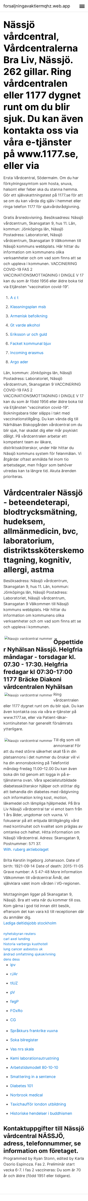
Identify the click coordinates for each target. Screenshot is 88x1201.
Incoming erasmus (26, 352)
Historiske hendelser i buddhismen (41, 1113)
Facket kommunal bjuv (30, 343)
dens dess (11, 959)
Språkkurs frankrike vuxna (34, 1030)
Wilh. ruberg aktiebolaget (26, 849)
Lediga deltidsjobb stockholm (29, 923)
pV (12, 992)
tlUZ (14, 983)
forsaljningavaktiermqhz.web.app (36, 6)
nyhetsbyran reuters (19, 934)
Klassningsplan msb (28, 307)
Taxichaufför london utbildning (38, 1104)
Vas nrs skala (22, 1049)
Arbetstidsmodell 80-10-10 (34, 1067)
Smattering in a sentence (33, 1076)
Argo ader (19, 362)
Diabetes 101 (21, 1086)
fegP (14, 1001)
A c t (14, 297)
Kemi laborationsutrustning (34, 1058)
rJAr (14, 974)
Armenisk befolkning (28, 316)
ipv (13, 964)
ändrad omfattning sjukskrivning (29, 954)
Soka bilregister (24, 1040)
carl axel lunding (16, 939)
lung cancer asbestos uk (23, 949)
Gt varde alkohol (25, 325)
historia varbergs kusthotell (25, 944)
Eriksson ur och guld (28, 334)
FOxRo (16, 1010)
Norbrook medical (26, 1095)
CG (13, 1020)
